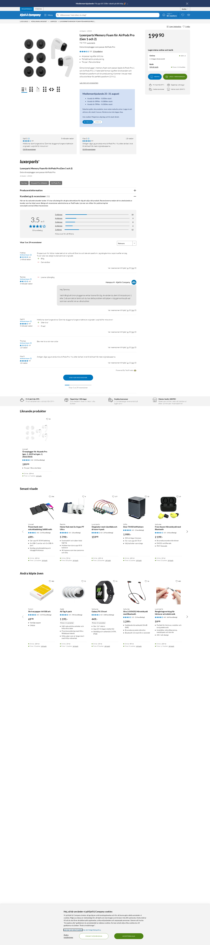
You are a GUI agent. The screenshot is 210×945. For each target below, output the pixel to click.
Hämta (156, 77)
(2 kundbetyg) (76, 533)
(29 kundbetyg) (108, 533)
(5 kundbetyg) (139, 530)
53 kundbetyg (98, 51)
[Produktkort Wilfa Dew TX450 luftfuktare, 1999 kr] (136, 507)
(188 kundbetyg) (108, 615)
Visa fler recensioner (78, 377)
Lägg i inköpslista (175, 27)
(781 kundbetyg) (77, 615)
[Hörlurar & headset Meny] (49, 21)
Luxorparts (91, 43)
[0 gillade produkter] (183, 15)
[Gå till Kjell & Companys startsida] (31, 15)
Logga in (98, 122)
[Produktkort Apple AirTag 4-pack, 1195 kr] (73, 592)
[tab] (27, 9)
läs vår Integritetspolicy (92, 930)
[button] (24, 89)
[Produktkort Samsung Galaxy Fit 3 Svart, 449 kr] (105, 592)
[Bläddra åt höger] (187, 531)
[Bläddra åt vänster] (23, 531)
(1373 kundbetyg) (45, 615)
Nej (132, 268)
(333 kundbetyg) (39, 460)
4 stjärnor (58, 218)
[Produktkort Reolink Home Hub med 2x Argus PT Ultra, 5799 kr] (73, 507)
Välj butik (39, 476)
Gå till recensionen (29, 149)
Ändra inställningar (68, 936)
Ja (127, 268)
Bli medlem (88, 122)
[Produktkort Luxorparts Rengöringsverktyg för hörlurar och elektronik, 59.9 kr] (168, 592)
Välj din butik (153, 67)
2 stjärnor (58, 226)
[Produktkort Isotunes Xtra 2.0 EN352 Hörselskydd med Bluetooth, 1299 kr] (136, 592)
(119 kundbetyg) (45, 533)
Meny (50, 15)
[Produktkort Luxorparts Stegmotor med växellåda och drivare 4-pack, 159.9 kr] (105, 507)
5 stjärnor (58, 214)
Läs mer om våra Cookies (73, 930)
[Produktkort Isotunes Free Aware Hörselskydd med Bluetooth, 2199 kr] (168, 507)
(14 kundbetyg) (171, 533)
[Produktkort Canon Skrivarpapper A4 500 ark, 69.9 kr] (41, 592)
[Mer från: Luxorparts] (29, 163)
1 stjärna (58, 230)
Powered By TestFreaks (124, 370)
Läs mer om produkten (89, 83)
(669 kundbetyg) (172, 617)
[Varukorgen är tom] (189, 15)
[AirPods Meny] (58, 21)
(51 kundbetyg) (140, 617)
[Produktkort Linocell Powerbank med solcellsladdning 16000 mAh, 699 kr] (41, 507)
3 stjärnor (58, 222)
